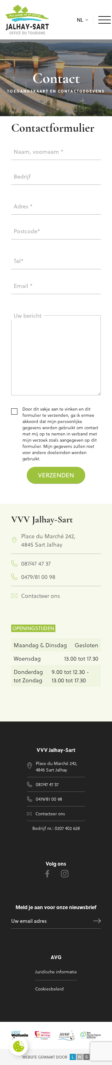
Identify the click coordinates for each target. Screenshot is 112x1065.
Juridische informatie (56, 971)
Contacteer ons (40, 595)
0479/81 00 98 (38, 576)
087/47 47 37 (36, 563)
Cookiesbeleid (49, 988)
